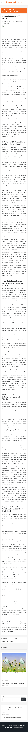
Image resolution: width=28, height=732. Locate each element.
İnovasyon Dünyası (14, 2)
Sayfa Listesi (5, 714)
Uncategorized (19, 21)
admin (4, 21)
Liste (3, 712)
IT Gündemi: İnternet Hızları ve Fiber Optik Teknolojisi (13, 672)
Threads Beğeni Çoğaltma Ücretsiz (11, 717)
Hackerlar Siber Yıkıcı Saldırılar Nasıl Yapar (10, 678)
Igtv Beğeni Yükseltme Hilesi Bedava (12, 707)
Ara (3, 696)
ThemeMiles (14, 729)
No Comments (6, 23)
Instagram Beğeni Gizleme (9, 709)
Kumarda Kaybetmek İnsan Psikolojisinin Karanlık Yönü (13, 683)
